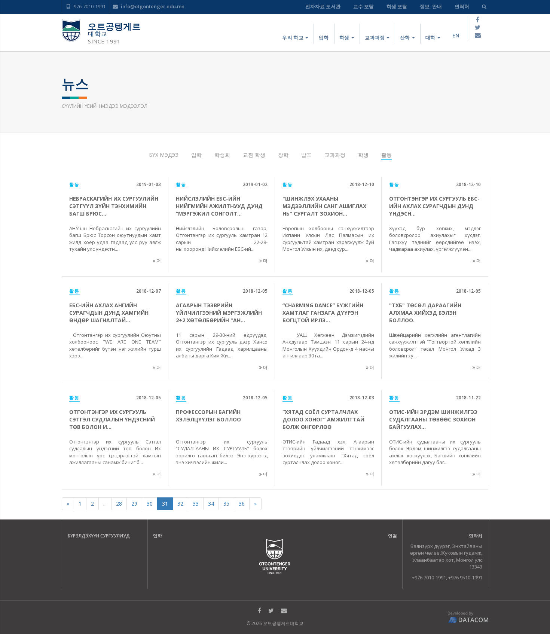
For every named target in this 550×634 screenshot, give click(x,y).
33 (196, 503)
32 (180, 503)
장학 (283, 154)
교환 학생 (254, 154)
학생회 (222, 154)
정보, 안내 (431, 6)
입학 (324, 37)
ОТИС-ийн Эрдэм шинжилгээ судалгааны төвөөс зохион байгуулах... (433, 419)
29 (134, 503)
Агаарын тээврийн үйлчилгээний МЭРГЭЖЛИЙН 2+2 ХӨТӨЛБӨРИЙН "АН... (219, 313)
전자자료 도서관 (322, 6)
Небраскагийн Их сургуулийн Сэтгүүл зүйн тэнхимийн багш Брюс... (113, 206)
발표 (306, 154)
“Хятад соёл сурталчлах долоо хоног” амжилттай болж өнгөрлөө (323, 419)
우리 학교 (293, 37)
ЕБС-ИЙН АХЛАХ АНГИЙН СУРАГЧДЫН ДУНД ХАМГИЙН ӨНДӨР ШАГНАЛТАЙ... (109, 313)
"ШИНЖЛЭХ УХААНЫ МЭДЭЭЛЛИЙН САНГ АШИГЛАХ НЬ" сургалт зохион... (324, 206)
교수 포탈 (363, 6)
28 (119, 503)
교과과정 (375, 37)
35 (226, 503)
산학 (405, 37)
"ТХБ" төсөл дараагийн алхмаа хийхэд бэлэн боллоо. (425, 313)
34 (211, 503)
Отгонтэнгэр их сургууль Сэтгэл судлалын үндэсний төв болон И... (112, 419)
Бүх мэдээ (163, 154)
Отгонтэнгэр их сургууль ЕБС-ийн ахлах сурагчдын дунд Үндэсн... (434, 206)
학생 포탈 (396, 6)
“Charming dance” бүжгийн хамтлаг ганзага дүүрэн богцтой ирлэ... (322, 313)
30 (150, 503)
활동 (386, 154)
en (455, 35)
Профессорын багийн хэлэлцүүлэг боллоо (208, 415)
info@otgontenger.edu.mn (152, 6)
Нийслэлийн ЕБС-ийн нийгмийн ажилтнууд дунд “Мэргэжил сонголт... (219, 206)
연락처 (462, 6)
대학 (431, 37)
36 (242, 503)
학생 (345, 37)
